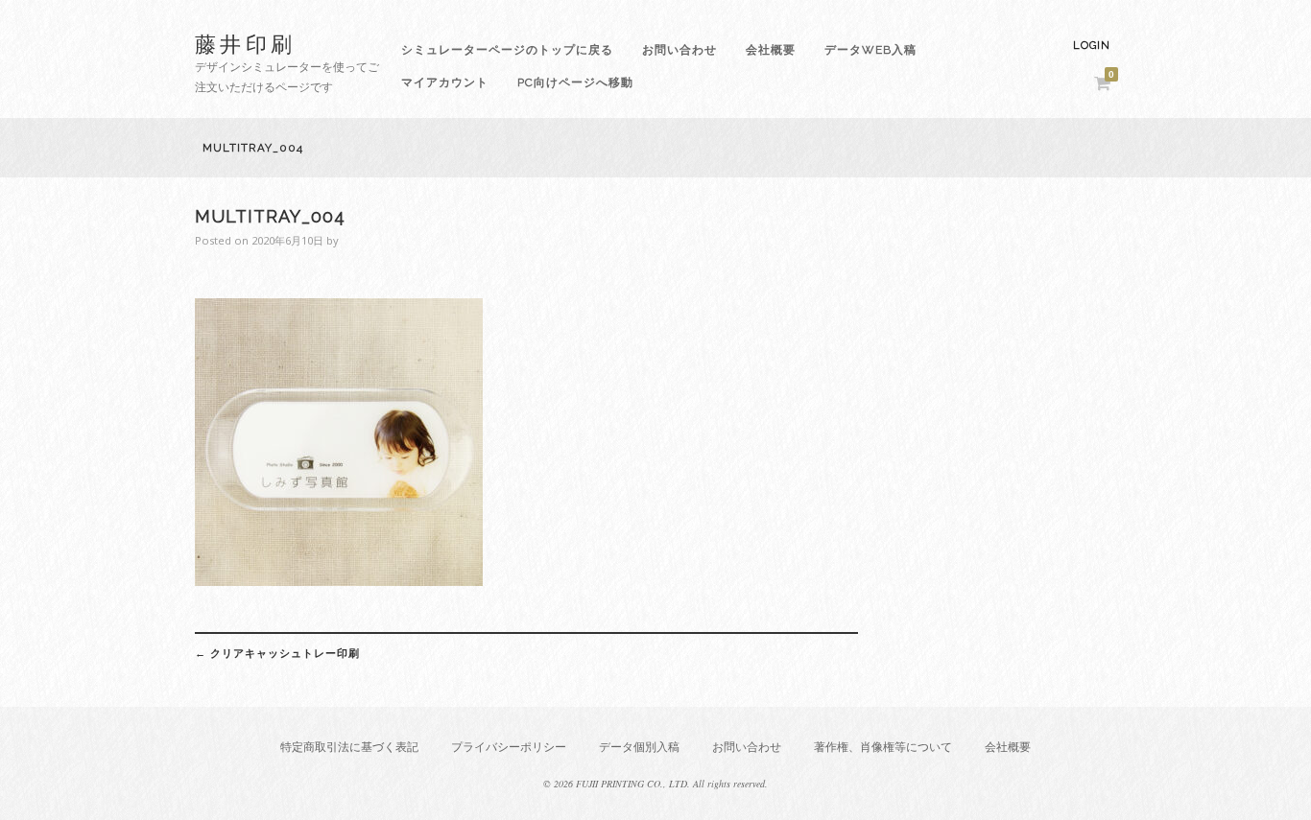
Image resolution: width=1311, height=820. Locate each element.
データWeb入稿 (870, 50)
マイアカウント (445, 82)
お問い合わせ (679, 50)
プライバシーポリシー (508, 746)
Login (1091, 45)
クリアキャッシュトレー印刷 (277, 653)
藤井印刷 (246, 44)
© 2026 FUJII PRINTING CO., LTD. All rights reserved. (655, 783)
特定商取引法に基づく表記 (349, 746)
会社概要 (771, 50)
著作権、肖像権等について (883, 746)
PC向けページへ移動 (575, 82)
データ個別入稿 (639, 746)
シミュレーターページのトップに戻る (507, 50)
